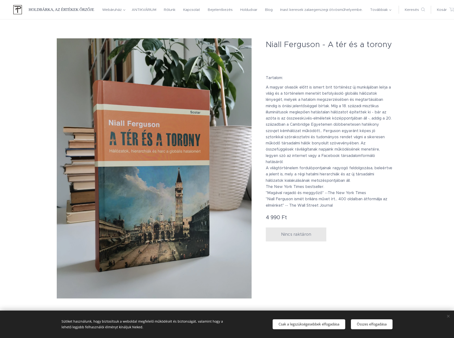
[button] (415, 10)
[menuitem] (114, 10)
